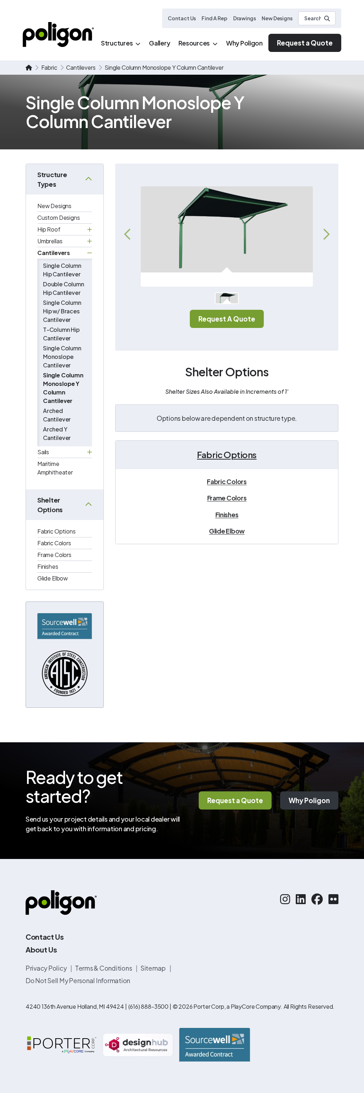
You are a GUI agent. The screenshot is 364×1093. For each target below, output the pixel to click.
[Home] (58, 34)
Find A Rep (214, 18)
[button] (227, 298)
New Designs (277, 18)
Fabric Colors (54, 543)
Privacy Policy (47, 968)
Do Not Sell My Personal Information (78, 980)
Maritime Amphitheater (55, 468)
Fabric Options (56, 531)
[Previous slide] (128, 234)
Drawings (244, 18)
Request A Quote (226, 318)
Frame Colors (54, 554)
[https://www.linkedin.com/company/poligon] (301, 898)
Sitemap (153, 968)
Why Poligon (309, 800)
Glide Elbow (52, 578)
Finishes (47, 566)
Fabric (49, 67)
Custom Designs (58, 217)
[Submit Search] (327, 18)
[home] (29, 67)
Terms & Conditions (104, 968)
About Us (41, 949)
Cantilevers (80, 67)
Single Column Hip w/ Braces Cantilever (62, 311)
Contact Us (182, 18)
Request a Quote (305, 42)
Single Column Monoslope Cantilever (62, 356)
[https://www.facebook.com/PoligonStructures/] (317, 898)
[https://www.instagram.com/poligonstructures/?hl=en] (285, 898)
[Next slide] (325, 234)
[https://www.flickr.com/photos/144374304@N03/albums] (333, 898)
